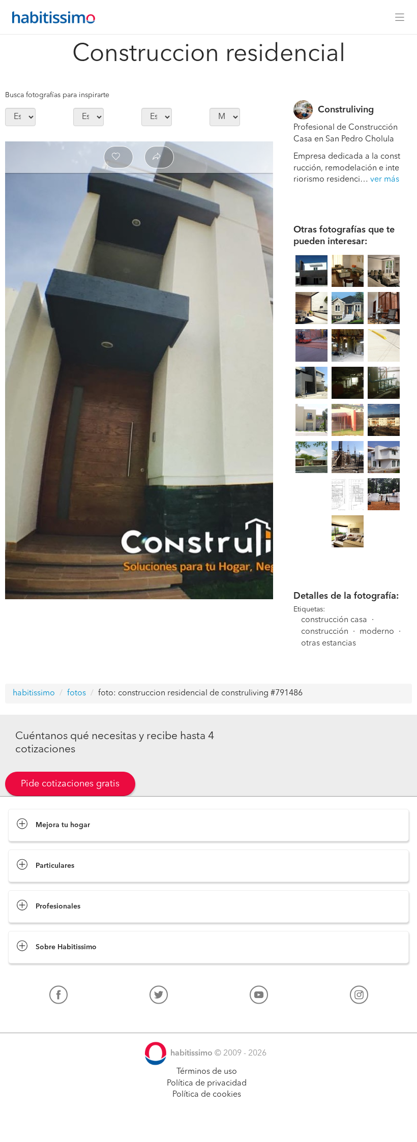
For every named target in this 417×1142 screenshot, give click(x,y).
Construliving (346, 109)
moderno (377, 632)
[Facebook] (58, 997)
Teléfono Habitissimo (46, 1018)
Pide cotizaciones (208, 1124)
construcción (324, 632)
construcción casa (334, 620)
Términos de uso (206, 1072)
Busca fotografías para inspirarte (57, 95)
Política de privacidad (207, 1083)
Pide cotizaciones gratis (70, 783)
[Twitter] (159, 997)
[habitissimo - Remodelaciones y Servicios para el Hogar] (51, 17)
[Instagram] (359, 997)
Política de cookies (206, 1095)
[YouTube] (259, 997)
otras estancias (328, 643)
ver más (384, 179)
